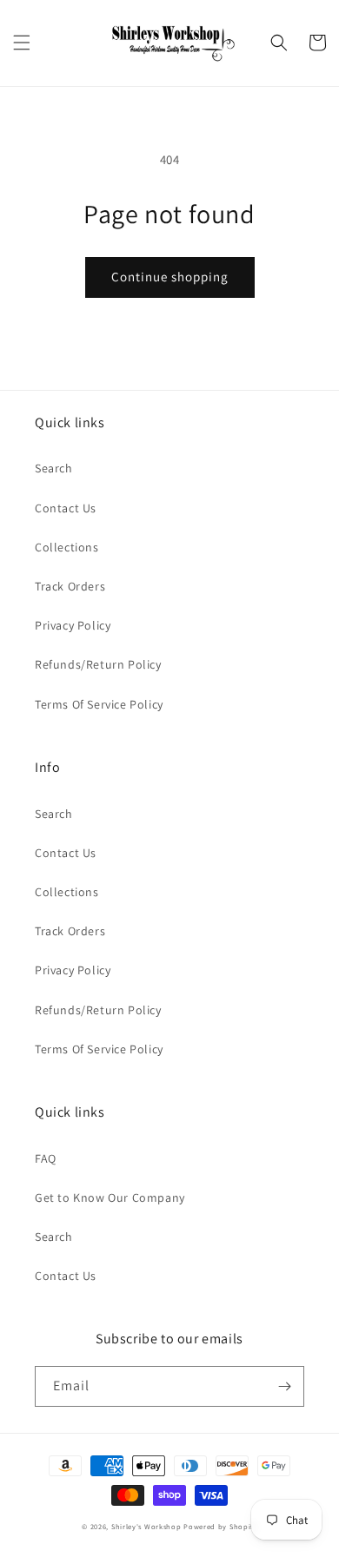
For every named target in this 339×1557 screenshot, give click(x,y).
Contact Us (65, 508)
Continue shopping (170, 276)
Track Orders (70, 586)
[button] (22, 42)
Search (54, 468)
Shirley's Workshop (146, 1526)
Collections (67, 547)
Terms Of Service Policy (99, 704)
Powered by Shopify (220, 1526)
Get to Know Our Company (110, 1197)
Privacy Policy (72, 625)
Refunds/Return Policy (98, 664)
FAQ (45, 1158)
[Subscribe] (284, 1386)
